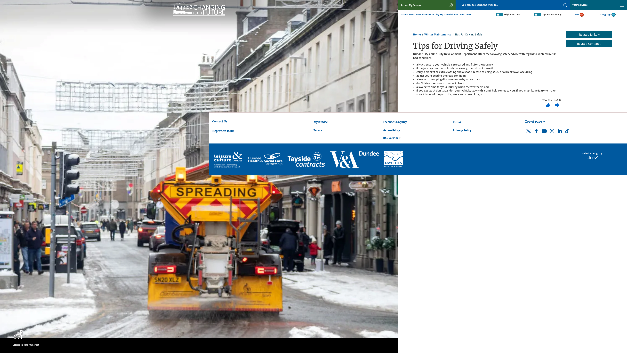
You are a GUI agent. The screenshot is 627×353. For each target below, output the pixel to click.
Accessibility (391, 130)
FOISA (457, 122)
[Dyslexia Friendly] (537, 14)
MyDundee (321, 122)
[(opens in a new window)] (228, 159)
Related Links (588, 34)
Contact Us (219, 121)
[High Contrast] (499, 14)
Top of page (534, 121)
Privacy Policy (462, 130)
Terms (318, 130)
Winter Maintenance (437, 34)
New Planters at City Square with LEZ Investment (444, 14)
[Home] (199, 8)
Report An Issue (223, 131)
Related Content (588, 44)
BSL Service (391, 138)
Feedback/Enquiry (395, 122)
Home (417, 34)
